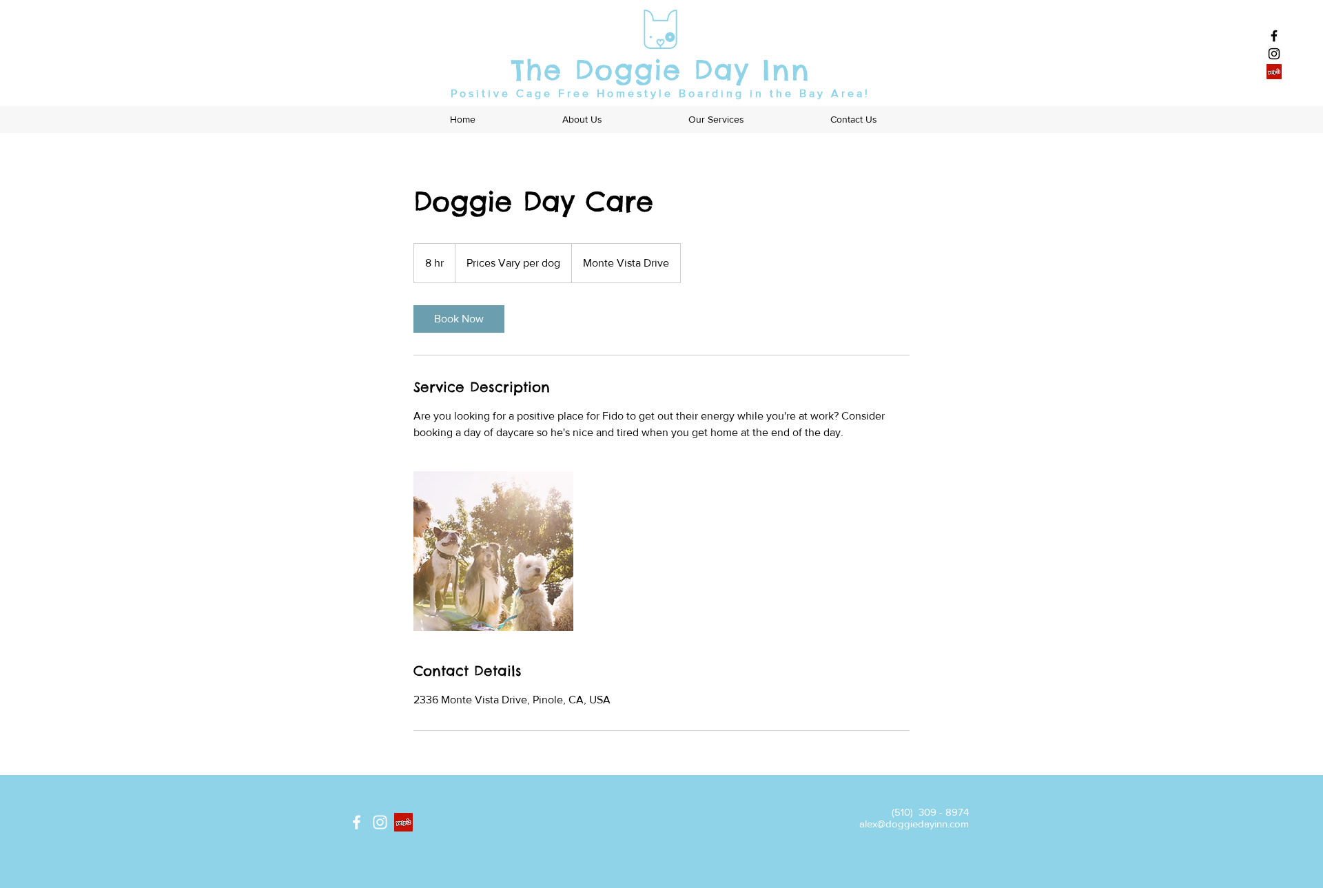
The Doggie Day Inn (660, 69)
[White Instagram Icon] (380, 822)
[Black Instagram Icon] (1274, 53)
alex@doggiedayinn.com (914, 823)
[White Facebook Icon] (356, 822)
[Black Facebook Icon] (1274, 35)
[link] (458, 319)
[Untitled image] (493, 551)
